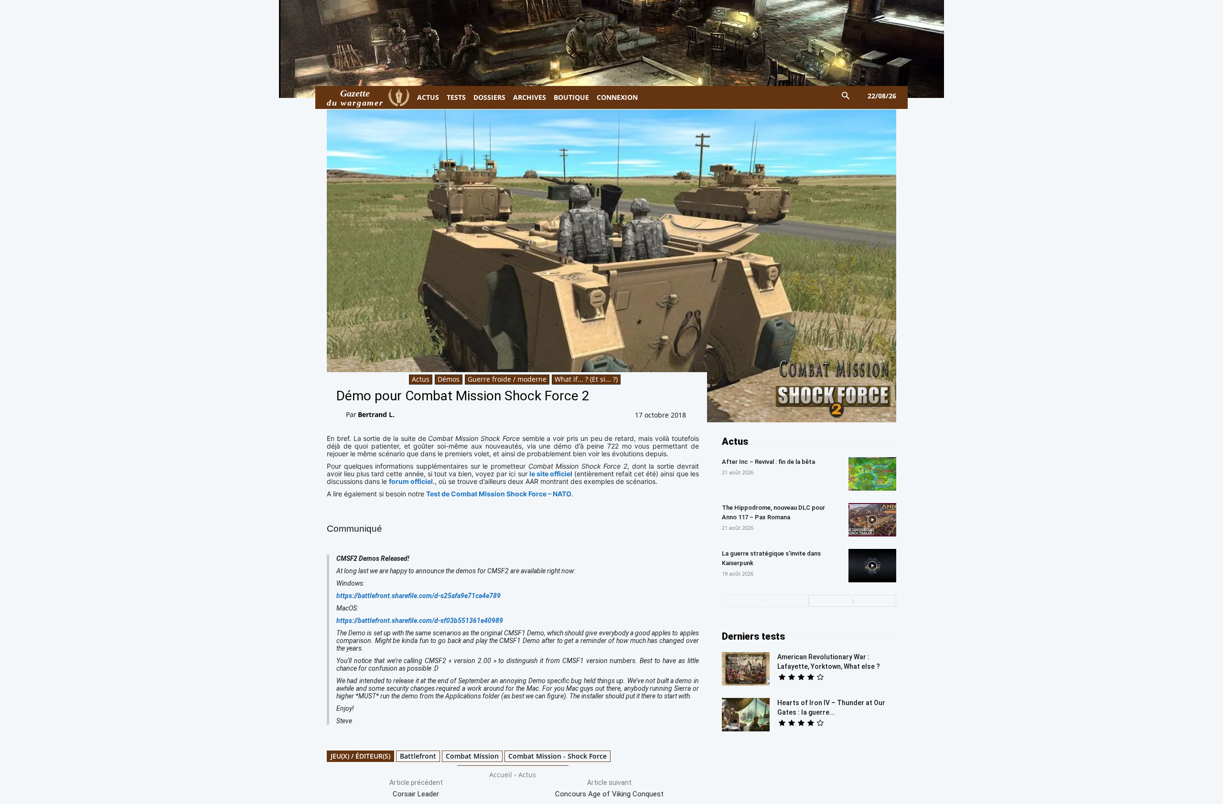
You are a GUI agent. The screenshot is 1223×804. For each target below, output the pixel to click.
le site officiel (550, 474)
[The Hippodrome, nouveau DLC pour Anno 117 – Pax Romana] (872, 519)
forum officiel (411, 481)
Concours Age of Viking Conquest (609, 794)
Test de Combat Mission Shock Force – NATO (498, 494)
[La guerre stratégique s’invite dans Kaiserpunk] (872, 565)
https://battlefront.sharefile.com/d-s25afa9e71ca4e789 (418, 596)
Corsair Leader (416, 794)
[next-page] (852, 601)
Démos (449, 379)
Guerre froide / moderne (507, 379)
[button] (846, 96)
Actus (420, 379)
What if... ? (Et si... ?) (586, 379)
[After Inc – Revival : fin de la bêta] (872, 474)
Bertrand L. (376, 414)
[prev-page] (765, 601)
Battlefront (418, 756)
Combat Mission (472, 756)
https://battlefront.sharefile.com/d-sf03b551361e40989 (419, 620)
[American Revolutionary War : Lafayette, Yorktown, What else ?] (746, 669)
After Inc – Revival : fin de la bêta (768, 461)
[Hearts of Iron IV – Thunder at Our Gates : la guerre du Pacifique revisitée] (746, 714)
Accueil (500, 774)
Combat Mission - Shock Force (557, 756)
